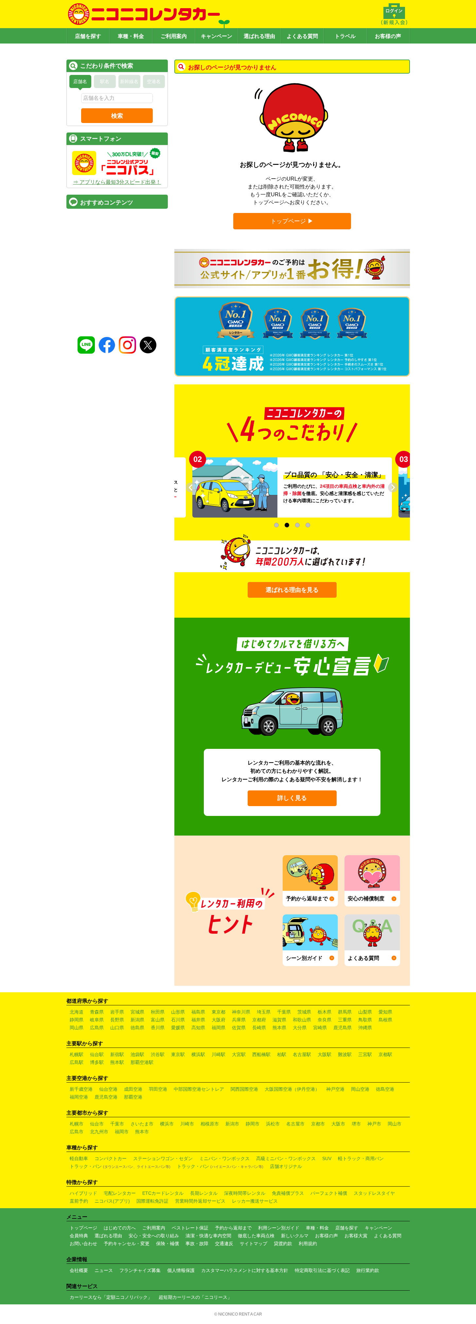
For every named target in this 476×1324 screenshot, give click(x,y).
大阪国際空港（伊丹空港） (292, 1089)
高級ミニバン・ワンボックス (286, 1158)
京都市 (318, 1123)
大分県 (300, 1027)
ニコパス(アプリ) (112, 1201)
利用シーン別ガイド (278, 1227)
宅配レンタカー (120, 1193)
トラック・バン (120, 1166)
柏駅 (281, 1054)
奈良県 (324, 1019)
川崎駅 (218, 1054)
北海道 (76, 1012)
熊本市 (142, 1131)
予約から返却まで (233, 1227)
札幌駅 (76, 1054)
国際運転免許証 (152, 1201)
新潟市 (232, 1123)
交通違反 (224, 1243)
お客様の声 (388, 36)
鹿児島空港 (106, 1097)
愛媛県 (178, 1027)
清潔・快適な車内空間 (208, 1235)
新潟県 (137, 1019)
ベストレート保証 (190, 1227)
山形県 (178, 1012)
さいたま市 (142, 1123)
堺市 (356, 1123)
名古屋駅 (302, 1054)
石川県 (178, 1019)
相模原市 (210, 1123)
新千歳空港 (81, 1089)
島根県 (385, 1019)
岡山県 (76, 1027)
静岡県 (76, 1019)
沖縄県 (365, 1027)
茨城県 (304, 1012)
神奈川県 (241, 1012)
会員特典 (79, 1235)
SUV (326, 1158)
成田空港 (133, 1089)
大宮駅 (239, 1054)
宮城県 (137, 1012)
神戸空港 (335, 1089)
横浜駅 (198, 1054)
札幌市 (76, 1123)
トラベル (345, 36)
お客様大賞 (355, 1235)
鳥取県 (365, 1019)
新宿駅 (117, 1054)
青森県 (97, 1012)
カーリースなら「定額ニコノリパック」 (111, 1297)
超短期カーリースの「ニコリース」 (195, 1297)
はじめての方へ (120, 1227)
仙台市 (97, 1123)
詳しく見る (292, 798)
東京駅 (178, 1054)
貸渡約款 (283, 1243)
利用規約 (308, 1243)
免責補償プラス (288, 1193)
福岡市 (122, 1131)
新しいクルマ (295, 1235)
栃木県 (324, 1012)
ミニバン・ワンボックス (224, 1158)
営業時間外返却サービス (200, 1201)
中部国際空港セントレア (199, 1089)
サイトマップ (253, 1243)
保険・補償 (167, 1243)
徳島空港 (385, 1089)
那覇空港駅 (142, 1062)
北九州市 (99, 1131)
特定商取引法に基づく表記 (322, 1270)
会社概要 (79, 1270)
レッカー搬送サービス (255, 1201)
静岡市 (252, 1123)
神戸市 (374, 1123)
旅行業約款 (367, 1270)
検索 (117, 116)
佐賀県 (239, 1027)
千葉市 (117, 1123)
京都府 (259, 1019)
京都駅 (385, 1054)
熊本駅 (117, 1062)
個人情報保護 (181, 1270)
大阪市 (338, 1123)
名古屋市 (295, 1123)
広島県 (97, 1027)
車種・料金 (131, 36)
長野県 (117, 1019)
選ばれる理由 (259, 36)
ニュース (104, 1270)
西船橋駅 (261, 1054)
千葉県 (284, 1012)
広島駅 (76, 1062)
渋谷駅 (158, 1054)
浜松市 (273, 1123)
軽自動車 (79, 1158)
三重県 (345, 1019)
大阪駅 (324, 1054)
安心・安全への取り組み (154, 1235)
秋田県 (158, 1012)
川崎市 (187, 1123)
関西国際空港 (244, 1089)
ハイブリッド (83, 1193)
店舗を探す (88, 36)
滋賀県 (279, 1019)
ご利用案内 (174, 36)
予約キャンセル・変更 (127, 1243)
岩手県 (117, 1012)
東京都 (218, 1012)
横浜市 (167, 1123)
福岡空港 (79, 1097)
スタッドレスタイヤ (374, 1193)
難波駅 (345, 1054)
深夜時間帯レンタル (244, 1193)
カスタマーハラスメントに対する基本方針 (244, 1270)
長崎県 (259, 1027)
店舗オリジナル (286, 1166)
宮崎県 (320, 1027)
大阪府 (218, 1019)
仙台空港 (108, 1089)
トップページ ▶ (292, 221)
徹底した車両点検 (256, 1235)
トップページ (83, 1227)
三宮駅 (365, 1054)
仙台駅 (97, 1054)
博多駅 (97, 1062)
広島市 (76, 1131)
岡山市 (394, 1123)
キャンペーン (216, 36)
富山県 (158, 1019)
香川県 (158, 1027)
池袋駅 (137, 1054)
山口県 (117, 1027)
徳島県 (137, 1027)
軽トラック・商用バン (361, 1158)
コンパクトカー (111, 1158)
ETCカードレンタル (163, 1193)
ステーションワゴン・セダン (163, 1158)
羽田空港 (158, 1089)
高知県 (198, 1027)
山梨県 (365, 1012)
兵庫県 (239, 1019)
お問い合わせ (83, 1243)
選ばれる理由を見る (292, 590)
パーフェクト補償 (328, 1193)
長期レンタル (204, 1193)
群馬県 (345, 1012)
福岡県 (218, 1027)
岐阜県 (97, 1019)
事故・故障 (196, 1243)
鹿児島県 (342, 1027)
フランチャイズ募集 (140, 1270)
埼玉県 (264, 1012)
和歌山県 (302, 1019)
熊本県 (279, 1027)
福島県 (198, 1012)
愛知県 (385, 1012)
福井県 (198, 1019)
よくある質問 (302, 36)
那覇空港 (133, 1097)
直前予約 (79, 1201)
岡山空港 (360, 1089)
